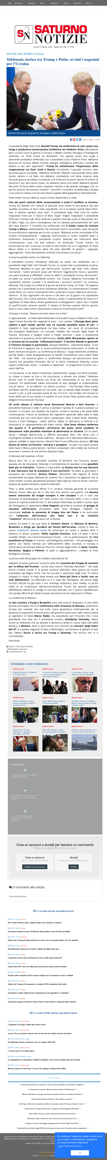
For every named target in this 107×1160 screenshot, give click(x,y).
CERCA (66, 3)
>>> (85, 1084)
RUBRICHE (31, 3)
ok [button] (80, 1153)
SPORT (42, 3)
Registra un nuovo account (35, 867)
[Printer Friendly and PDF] (91, 139)
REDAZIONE (77, 3)
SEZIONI (19, 3)
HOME (9, 3)
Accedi (12, 10)
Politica (39, 54)
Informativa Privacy (46, 1152)
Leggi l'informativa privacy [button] (70, 1146)
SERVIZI (88, 3)
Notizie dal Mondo (20, 54)
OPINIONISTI (54, 3)
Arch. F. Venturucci (44, 1155)
